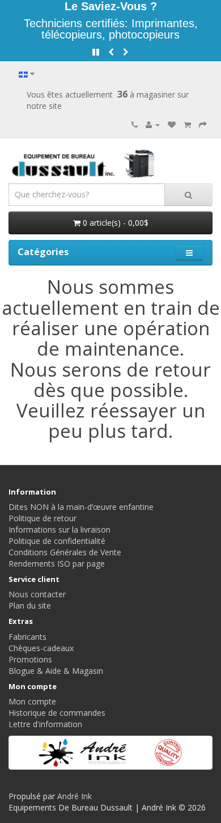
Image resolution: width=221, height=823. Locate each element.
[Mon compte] (153, 124)
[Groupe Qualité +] (110, 752)
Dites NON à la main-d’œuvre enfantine (81, 506)
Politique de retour (42, 518)
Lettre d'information (45, 724)
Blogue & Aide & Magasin (55, 670)
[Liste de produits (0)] (172, 124)
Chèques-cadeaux (41, 648)
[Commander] (203, 124)
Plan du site (29, 605)
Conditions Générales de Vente (64, 552)
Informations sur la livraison (59, 529)
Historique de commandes (56, 712)
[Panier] (187, 124)
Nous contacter (37, 594)
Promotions (30, 659)
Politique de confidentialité (56, 540)
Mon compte (32, 701)
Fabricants (27, 636)
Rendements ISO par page (56, 563)
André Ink (74, 796)
